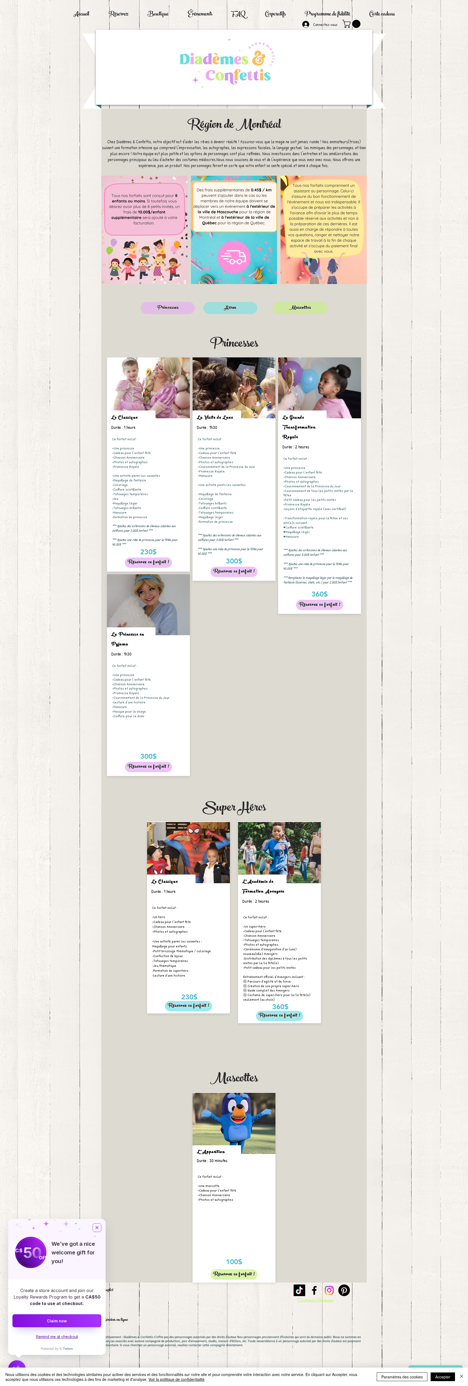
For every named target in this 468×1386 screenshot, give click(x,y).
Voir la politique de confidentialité (176, 1379)
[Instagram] (329, 1290)
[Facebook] (314, 1290)
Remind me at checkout (57, 1336)
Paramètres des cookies (402, 1377)
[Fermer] (461, 1377)
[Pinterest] (344, 1290)
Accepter (442, 1377)
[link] (352, 24)
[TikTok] (299, 1290)
